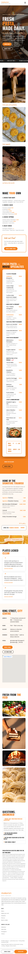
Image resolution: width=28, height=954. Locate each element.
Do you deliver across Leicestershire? (10, 833)
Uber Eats (3, 929)
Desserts (3, 915)
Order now (20, 951)
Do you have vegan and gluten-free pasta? (14, 838)
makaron (6, 2)
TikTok (2, 934)
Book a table (4, 920)
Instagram (4, 931)
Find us (3, 918)
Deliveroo (3, 927)
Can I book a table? (10, 842)
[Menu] (25, 2)
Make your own (5, 913)
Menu (2, 911)
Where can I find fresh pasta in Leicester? (13, 819)
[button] (14, 527)
